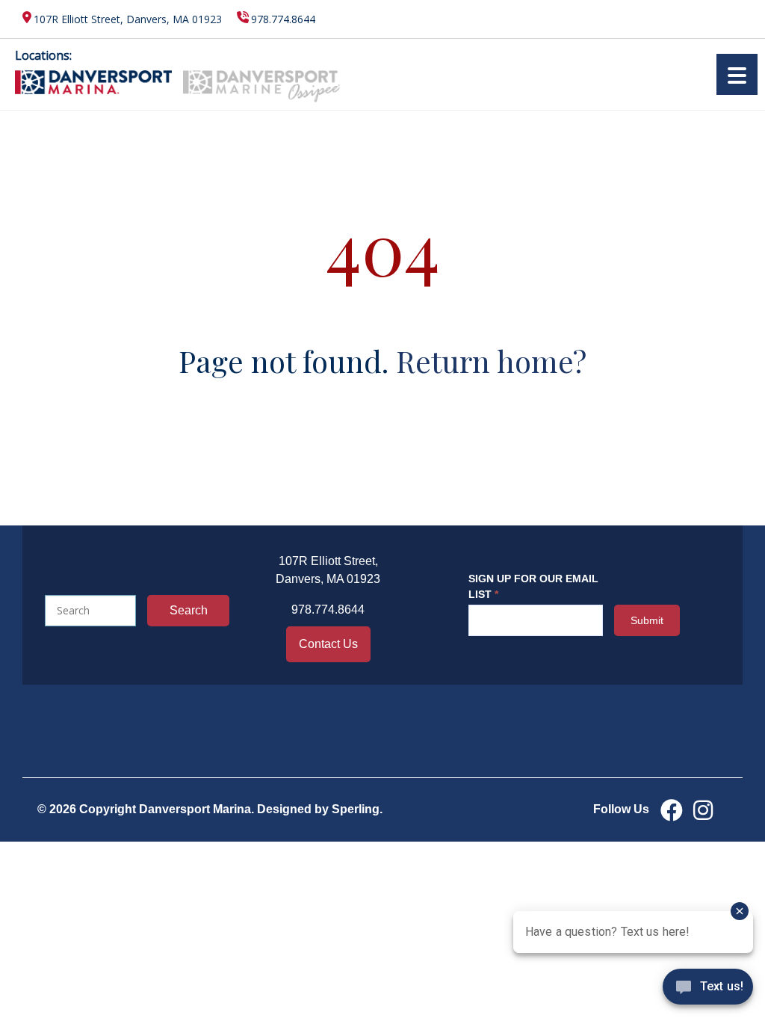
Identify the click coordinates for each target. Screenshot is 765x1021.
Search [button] (189, 610)
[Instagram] (703, 810)
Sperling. (357, 809)
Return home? (491, 360)
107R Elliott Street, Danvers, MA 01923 (128, 19)
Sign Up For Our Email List (533, 586)
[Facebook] (671, 810)
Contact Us (328, 644)
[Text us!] (708, 990)
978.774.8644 (283, 19)
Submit (647, 620)
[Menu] (737, 74)
